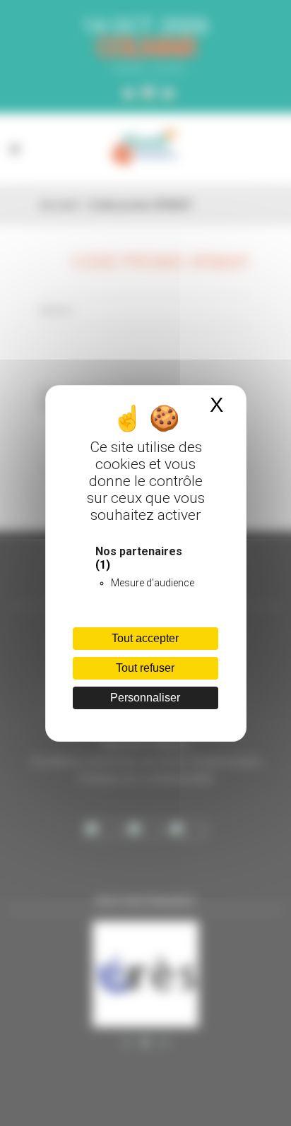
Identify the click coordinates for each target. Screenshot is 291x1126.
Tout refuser (145, 668)
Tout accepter (145, 638)
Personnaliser (145, 698)
